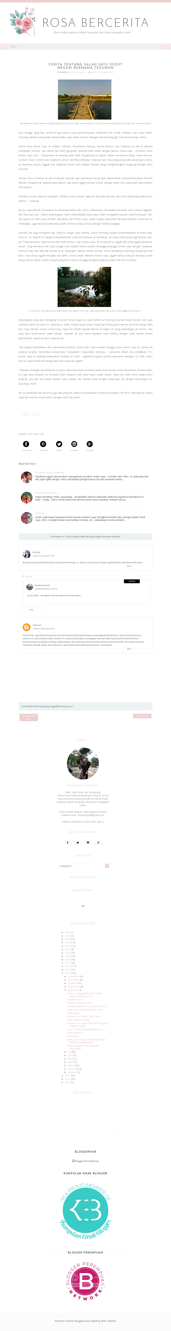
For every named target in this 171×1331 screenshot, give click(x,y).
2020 (68, 952)
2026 (68, 932)
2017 (68, 962)
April (70, 1062)
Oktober (72, 983)
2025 (68, 935)
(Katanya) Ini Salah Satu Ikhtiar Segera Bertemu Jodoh (87, 1025)
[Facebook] (67, 842)
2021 (68, 949)
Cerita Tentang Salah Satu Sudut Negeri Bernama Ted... (84, 995)
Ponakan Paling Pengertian (49, 472)
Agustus (72, 990)
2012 (68, 1079)
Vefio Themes (108, 1320)
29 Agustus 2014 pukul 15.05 (43, 556)
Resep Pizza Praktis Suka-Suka (83, 1016)
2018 (68, 959)
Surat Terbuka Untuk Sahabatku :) (85, 1029)
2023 (68, 942)
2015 (68, 969)
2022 (68, 946)
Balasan (28, 576)
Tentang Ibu (73, 1013)
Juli (69, 1051)
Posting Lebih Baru (28, 717)
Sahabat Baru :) (75, 999)
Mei (70, 1058)
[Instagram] (88, 842)
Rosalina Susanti (42, 585)
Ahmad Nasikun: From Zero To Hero (87, 1006)
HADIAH (39, 513)
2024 (68, 939)
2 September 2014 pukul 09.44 (46, 589)
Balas (129, 566)
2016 (68, 966)
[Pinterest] (98, 842)
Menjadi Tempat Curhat (80, 1002)
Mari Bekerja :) (75, 1032)
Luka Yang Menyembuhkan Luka (84, 1009)
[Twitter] (77, 842)
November (74, 979)
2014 (68, 973)
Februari (72, 1068)
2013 (68, 1075)
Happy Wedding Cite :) (47, 493)
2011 (68, 1082)
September (74, 986)
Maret (71, 1065)
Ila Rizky (36, 552)
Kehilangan (73, 1036)
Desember (74, 976)
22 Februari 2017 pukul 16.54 (43, 629)
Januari (72, 1072)
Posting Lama (142, 716)
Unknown (37, 625)
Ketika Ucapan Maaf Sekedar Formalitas (82, 1047)
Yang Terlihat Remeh (78, 1019)
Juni (70, 1055)
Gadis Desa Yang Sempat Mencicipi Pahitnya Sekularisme (86, 1041)
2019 (68, 956)
